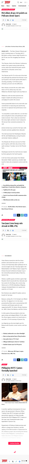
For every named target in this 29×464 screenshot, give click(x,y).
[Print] (13, 20)
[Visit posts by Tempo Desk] (3, 25)
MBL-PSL (12, 353)
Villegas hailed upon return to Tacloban (13, 341)
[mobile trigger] (3, 2)
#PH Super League (18, 351)
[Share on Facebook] (5, 20)
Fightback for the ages (9, 190)
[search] (18, 2)
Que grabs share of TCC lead (11, 339)
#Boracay (10, 351)
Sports (12, 9)
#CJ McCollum (11, 206)
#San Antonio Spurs (21, 206)
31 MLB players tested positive (11, 192)
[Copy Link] (10, 20)
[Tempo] (7, 2)
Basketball (5, 9)
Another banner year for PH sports (12, 344)
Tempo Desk (8, 24)
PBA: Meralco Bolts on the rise (11, 200)
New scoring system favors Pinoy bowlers (14, 336)
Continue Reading (14, 443)
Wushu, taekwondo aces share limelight (14, 333)
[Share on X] (8, 20)
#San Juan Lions (6, 353)
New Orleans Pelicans (7, 209)
